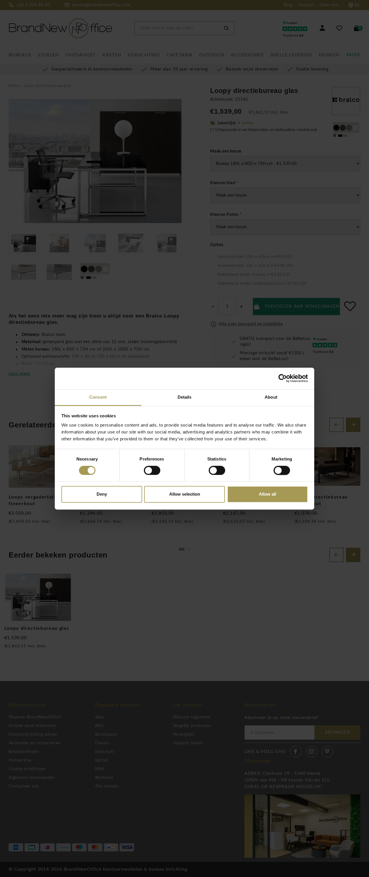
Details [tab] (185, 397)
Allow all (267, 494)
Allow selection (184, 494)
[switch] (152, 470)
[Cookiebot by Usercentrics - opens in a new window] (282, 378)
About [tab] (271, 397)
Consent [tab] (98, 397)
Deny (102, 494)
